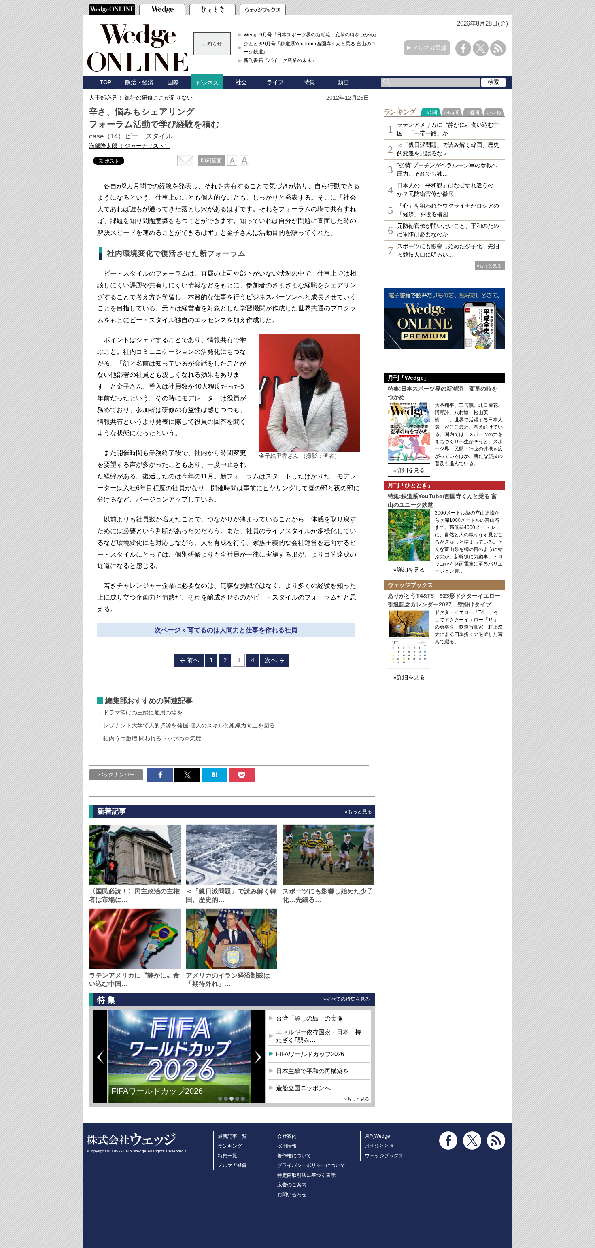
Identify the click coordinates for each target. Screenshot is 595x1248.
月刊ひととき (379, 1146)
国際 (173, 82)
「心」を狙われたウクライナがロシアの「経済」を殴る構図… (448, 209)
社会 (241, 82)
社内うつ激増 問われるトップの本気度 (152, 738)
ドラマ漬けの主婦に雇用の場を (143, 712)
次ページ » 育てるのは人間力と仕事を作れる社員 (226, 630)
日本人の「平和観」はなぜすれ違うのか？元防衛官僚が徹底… (445, 189)
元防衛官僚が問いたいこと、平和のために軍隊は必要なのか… (448, 230)
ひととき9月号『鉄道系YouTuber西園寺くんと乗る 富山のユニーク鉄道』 (312, 48)
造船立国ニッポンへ (303, 1087)
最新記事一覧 (232, 1136)
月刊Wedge (377, 1136)
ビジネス (207, 82)
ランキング (230, 1146)
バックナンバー (116, 775)
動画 (343, 82)
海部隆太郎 (129, 145)
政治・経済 (139, 82)
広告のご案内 (291, 1185)
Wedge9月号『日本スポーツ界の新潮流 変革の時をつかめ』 (311, 35)
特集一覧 (227, 1156)
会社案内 (287, 1136)
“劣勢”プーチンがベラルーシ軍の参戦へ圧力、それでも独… (447, 169)
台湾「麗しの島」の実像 (309, 1018)
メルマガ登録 (429, 48)
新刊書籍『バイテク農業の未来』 (280, 60)
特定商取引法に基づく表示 (306, 1175)
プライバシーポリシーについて (311, 1165)
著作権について (294, 1156)
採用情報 (287, 1146)
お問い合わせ (291, 1194)
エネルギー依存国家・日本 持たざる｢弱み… (318, 1036)
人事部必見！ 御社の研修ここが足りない (141, 97)
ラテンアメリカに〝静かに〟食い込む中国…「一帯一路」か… (448, 128)
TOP (105, 82)
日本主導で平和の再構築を (159, 1097)
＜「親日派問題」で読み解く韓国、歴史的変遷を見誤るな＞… (448, 149)
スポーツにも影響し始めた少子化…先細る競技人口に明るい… (448, 250)
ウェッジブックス (384, 1156)
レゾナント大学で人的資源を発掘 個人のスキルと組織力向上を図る (189, 725)
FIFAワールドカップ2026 (310, 1053)
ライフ (275, 82)
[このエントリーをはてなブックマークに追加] (214, 775)
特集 (309, 82)
